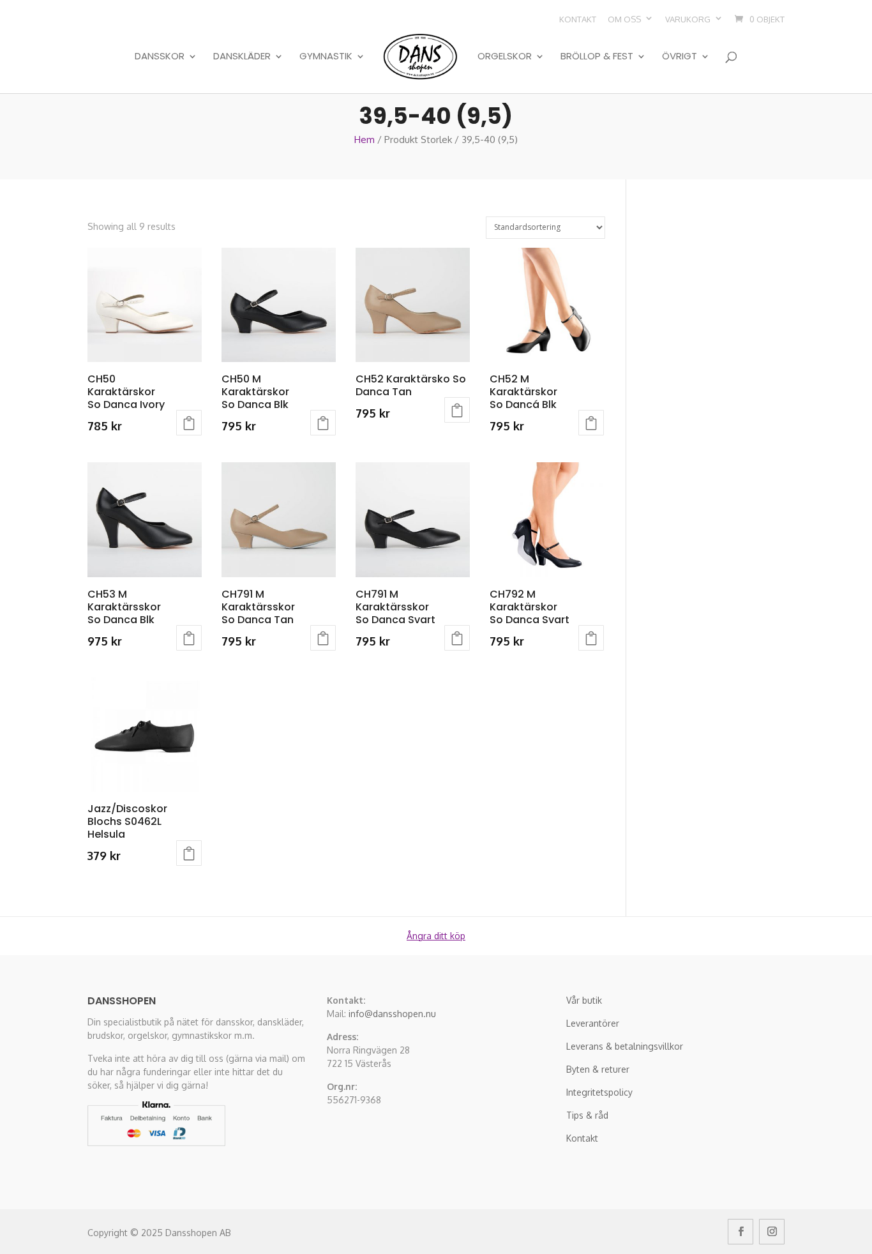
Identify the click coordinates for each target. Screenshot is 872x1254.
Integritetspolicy (599, 1092)
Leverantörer (592, 1023)
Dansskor (159, 57)
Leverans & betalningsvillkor (624, 1046)
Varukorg (687, 19)
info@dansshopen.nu (392, 1013)
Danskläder (242, 57)
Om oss (624, 19)
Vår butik (584, 1000)
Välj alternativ (189, 422)
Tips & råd (587, 1115)
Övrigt (679, 57)
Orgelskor (504, 57)
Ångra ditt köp (436, 935)
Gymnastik (325, 57)
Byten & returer (597, 1069)
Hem (364, 139)
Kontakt (577, 19)
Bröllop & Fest (596, 57)
